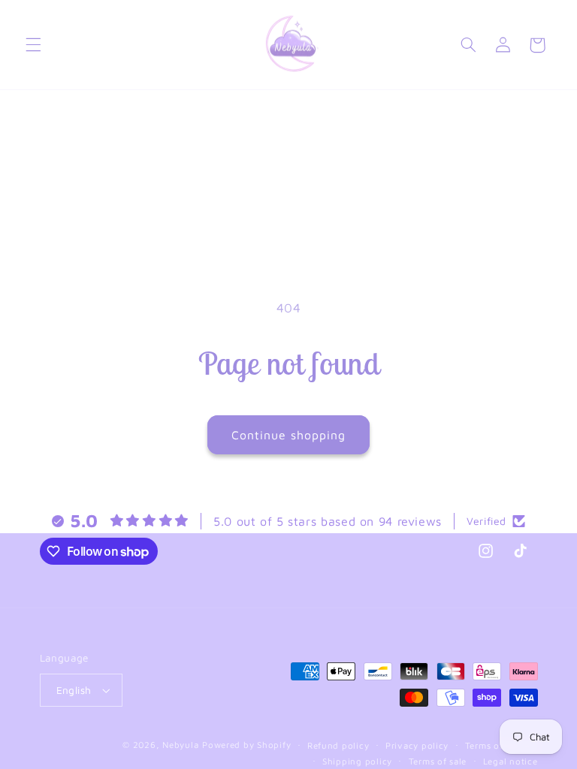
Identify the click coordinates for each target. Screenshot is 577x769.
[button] (33, 45)
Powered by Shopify (246, 744)
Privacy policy (417, 745)
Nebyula (180, 744)
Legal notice (510, 761)
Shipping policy (357, 761)
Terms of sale (438, 761)
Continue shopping (288, 435)
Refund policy (338, 745)
